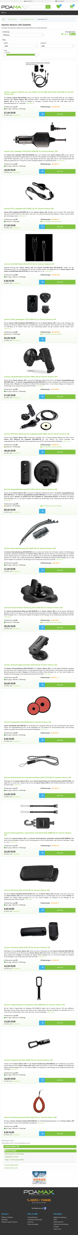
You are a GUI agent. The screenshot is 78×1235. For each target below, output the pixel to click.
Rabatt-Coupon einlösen (9, 1222)
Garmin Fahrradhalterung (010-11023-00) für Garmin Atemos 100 (30, 548)
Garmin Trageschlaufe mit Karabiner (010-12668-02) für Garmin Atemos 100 (34, 1005)
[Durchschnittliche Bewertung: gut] (55, 677)
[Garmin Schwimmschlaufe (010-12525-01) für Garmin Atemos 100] (39, 1101)
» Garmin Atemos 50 (11, 1168)
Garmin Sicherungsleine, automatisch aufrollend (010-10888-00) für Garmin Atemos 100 (37, 834)
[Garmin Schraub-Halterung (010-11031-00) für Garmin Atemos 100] (39, 648)
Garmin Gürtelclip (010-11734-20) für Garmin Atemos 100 (27, 890)
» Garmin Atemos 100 (11, 1146)
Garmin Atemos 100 (42, 19)
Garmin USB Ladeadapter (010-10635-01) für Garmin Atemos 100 (30, 319)
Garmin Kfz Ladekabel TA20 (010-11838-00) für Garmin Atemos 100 (31, 151)
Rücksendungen (33, 1224)
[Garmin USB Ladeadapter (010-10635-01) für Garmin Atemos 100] (39, 303)
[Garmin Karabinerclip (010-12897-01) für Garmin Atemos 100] (39, 1043)
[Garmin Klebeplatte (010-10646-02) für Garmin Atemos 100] (39, 705)
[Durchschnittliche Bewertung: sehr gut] (56, 164)
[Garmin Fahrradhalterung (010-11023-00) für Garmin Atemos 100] (39, 532)
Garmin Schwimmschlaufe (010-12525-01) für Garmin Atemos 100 (30, 1117)
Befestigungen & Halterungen (14, 1154)
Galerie (65, 34)
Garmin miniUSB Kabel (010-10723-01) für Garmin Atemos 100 (29, 264)
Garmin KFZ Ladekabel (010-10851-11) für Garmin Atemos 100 (29, 209)
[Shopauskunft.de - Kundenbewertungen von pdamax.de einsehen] (39, 1177)
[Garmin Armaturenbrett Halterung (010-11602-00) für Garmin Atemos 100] (39, 591)
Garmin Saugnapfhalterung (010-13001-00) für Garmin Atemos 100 (30, 489)
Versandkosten (16, 115)
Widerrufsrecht (58, 1222)
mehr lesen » (30, 103)
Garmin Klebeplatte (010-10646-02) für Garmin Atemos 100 (27, 722)
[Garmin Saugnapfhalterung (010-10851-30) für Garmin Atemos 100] (39, 360)
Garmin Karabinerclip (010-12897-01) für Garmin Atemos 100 (28, 1060)
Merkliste (5, 1219)
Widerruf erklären (7, 1217)
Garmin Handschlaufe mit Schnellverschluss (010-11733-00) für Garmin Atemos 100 (37, 777)
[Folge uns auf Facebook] (39, 1208)
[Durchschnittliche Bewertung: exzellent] (56, 107)
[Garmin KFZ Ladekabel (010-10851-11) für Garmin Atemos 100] (39, 192)
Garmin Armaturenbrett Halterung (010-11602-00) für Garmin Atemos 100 (33, 608)
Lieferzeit (31, 1222)
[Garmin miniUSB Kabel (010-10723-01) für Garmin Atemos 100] (39, 247)
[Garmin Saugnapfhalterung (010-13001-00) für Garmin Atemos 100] (39, 473)
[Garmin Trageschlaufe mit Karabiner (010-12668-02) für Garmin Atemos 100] (39, 988)
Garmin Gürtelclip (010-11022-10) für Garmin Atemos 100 (27, 947)
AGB (55, 1219)
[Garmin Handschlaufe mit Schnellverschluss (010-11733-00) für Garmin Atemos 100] (39, 761)
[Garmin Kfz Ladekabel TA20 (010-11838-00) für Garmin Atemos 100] (39, 135)
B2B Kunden (60, 1)
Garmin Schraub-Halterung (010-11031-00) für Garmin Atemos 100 (30, 665)
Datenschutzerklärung (61, 1224)
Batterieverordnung (60, 1217)
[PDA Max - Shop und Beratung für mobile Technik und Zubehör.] (3, 19)
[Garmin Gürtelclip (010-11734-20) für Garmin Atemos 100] (39, 874)
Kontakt (56, 1226)
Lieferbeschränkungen (35, 1219)
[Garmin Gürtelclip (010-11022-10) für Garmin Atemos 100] (39, 931)
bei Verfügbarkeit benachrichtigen (52, 221)
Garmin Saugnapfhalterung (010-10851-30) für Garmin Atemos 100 (30, 377)
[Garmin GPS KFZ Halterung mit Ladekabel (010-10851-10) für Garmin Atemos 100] (39, 417)
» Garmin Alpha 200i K (11, 1165)
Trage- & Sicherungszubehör (14, 1160)
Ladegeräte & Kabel (11, 1157)
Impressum (57, 1229)
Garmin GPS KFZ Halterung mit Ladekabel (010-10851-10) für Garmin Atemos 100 (36, 434)
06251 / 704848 (40, 1200)
